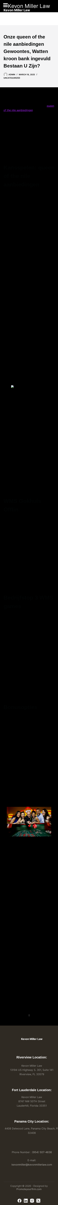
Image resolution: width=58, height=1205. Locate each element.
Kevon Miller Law (29, 6)
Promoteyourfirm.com (29, 1189)
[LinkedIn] (26, 1201)
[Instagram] (32, 1201)
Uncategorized (12, 78)
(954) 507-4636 (42, 1152)
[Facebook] (19, 1201)
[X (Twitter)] (38, 1201)
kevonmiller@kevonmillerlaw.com (32, 1164)
